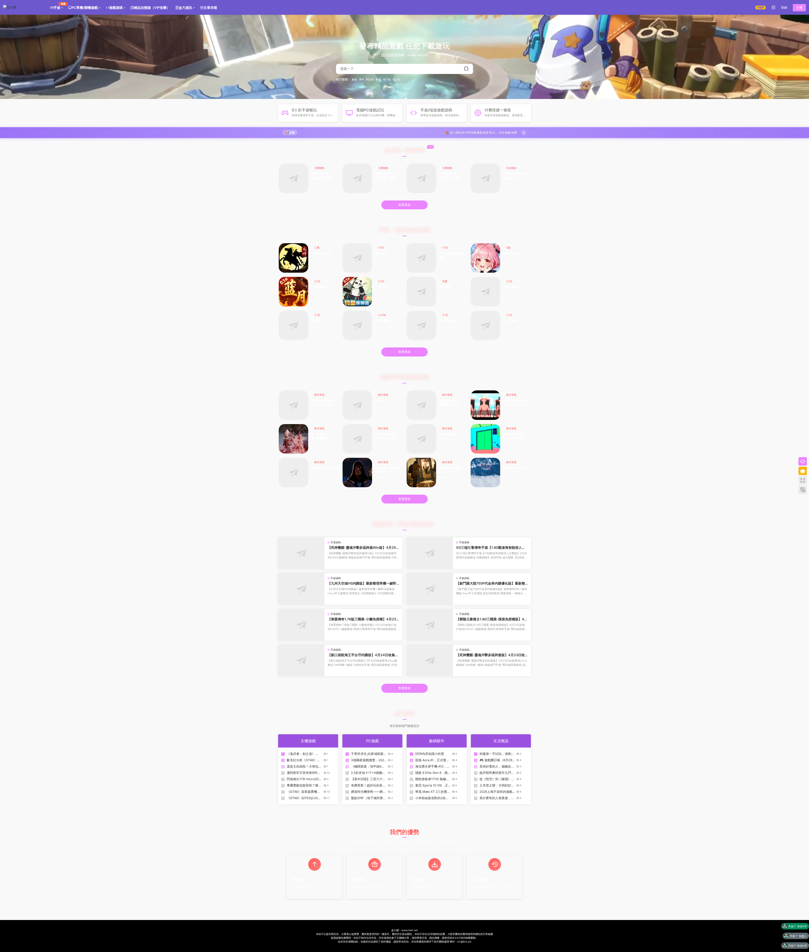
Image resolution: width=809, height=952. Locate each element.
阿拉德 (370, 79)
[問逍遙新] (421, 291)
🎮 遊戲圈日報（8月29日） (496, 760)
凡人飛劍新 (382, 320)
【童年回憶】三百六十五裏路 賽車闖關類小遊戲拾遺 (369, 779)
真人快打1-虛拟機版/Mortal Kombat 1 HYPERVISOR (387, 470)
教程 (354, 79)
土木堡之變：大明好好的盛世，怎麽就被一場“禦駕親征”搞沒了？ (497, 785)
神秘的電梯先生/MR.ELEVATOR (514, 436)
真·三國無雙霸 (448, 320)
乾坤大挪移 (510, 287)
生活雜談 (511, 168)
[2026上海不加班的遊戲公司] (485, 178)
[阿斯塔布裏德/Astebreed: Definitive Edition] (357, 439)
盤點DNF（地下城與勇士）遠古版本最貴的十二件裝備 (368, 798)
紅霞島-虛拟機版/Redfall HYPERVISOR (451, 470)
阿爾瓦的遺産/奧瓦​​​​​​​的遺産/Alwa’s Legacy (322, 403)
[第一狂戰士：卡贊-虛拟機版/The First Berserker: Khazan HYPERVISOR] (293, 439)
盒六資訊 (185, 7)
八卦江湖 (381, 287)
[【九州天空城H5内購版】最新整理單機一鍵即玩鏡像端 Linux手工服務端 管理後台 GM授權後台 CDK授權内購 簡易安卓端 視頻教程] (301, 589)
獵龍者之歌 (510, 253)
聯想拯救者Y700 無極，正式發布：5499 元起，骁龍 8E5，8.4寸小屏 (432, 779)
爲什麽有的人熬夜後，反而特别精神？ (497, 798)
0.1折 (381, 247)
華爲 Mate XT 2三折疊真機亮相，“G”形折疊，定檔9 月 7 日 (432, 792)
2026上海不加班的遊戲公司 (514, 176)
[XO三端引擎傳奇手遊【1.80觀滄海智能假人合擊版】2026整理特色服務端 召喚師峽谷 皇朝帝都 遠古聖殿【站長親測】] (430, 553)
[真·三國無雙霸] (421, 325)
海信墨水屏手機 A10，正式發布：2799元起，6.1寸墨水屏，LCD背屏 (432, 766)
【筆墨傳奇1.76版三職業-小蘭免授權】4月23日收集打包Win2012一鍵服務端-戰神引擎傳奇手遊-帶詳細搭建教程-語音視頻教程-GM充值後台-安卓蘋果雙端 (363, 619)
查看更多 (404, 205)
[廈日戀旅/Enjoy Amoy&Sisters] (485, 472)
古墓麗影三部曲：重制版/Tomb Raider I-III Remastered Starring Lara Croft (451, 403)
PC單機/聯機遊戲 (85, 7)
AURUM (380, 400)
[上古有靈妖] (485, 325)
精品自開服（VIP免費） (152, 7)
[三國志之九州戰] (293, 258)
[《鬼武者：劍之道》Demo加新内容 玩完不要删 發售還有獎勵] (421, 178)
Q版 (508, 247)
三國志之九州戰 (321, 253)
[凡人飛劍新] (357, 325)
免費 (444, 281)
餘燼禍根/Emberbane (450, 436)
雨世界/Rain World (323, 470)
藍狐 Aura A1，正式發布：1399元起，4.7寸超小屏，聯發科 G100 (432, 760)
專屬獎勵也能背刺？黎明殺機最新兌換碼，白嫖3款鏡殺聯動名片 (304, 785)
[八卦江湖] (357, 291)
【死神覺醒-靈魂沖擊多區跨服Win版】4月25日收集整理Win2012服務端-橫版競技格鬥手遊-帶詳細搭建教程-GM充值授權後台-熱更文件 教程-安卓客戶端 (363, 547)
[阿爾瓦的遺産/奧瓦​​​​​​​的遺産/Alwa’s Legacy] (293, 405)
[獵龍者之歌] (485, 258)
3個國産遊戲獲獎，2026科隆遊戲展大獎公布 (368, 760)
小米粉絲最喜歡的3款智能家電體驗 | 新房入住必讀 (432, 798)
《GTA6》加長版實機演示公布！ (303, 792)
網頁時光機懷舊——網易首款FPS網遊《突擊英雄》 (368, 792)
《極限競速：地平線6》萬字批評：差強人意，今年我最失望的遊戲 (368, 766)
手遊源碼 (336, 542)
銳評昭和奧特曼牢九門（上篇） (495, 773)
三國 (316, 247)
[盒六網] (22, 7)
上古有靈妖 (510, 320)
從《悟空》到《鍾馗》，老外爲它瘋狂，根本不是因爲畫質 (497, 779)
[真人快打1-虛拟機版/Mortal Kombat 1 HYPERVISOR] (357, 472)
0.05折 (382, 314)
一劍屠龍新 (318, 287)
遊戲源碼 (116, 7)
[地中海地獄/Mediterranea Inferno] (485, 405)
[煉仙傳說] (357, 258)
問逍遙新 (445, 287)
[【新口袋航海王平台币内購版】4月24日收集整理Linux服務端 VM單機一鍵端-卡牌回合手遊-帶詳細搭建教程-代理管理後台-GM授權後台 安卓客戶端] (301, 660)
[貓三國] (293, 325)
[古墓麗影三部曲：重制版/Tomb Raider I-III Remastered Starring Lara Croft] (421, 405)
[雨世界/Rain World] (293, 472)
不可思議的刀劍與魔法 (451, 255)
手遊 (58, 6)
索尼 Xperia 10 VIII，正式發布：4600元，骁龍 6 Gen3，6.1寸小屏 (431, 785)
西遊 (378, 79)
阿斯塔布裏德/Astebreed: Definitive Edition (387, 436)
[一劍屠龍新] (293, 291)
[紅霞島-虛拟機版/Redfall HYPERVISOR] (421, 472)
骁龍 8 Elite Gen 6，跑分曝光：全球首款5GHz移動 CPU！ (433, 773)
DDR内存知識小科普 (429, 754)
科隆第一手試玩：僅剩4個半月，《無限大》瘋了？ (496, 754)
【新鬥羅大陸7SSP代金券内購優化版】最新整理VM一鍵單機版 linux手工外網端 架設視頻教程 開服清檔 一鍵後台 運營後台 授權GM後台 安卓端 (491, 583)
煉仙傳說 (381, 253)
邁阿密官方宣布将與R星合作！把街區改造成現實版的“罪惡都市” (304, 773)
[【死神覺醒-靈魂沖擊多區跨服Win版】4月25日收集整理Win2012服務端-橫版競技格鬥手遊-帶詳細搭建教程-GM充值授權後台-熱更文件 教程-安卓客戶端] (301, 553)
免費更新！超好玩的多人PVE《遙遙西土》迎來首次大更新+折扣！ (368, 785)
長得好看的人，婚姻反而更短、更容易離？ (497, 766)
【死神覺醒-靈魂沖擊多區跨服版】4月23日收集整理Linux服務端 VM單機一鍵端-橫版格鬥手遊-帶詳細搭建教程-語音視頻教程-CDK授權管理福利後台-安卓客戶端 (491, 655)
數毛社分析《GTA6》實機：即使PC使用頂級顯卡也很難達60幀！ (387, 176)
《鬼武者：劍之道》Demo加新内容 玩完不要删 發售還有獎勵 (450, 176)
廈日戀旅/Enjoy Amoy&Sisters (515, 470)
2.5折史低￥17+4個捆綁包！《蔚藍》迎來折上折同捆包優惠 (368, 773)
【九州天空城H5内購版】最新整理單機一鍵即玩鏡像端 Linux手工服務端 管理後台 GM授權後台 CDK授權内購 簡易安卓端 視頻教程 (363, 583)
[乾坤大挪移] (485, 291)
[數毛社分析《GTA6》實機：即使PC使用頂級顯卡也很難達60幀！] (357, 178)
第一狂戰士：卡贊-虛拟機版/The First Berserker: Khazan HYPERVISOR (323, 436)
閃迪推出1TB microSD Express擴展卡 (303, 779)
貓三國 (315, 320)
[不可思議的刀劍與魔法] (421, 258)
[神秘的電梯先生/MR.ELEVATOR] (485, 439)
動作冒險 (319, 394)
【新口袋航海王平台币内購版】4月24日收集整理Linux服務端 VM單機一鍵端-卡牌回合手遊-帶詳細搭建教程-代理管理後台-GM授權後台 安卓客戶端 (363, 655)
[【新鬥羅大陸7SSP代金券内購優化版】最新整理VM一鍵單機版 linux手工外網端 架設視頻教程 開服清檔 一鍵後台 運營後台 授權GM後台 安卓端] (430, 589)
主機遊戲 (319, 168)
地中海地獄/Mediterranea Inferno (515, 402)
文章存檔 (210, 7)
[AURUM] (357, 405)
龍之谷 (396, 79)
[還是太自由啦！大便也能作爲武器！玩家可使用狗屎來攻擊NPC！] (293, 178)
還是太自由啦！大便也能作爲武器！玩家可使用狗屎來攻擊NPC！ (323, 176)
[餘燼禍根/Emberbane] (421, 439)
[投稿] (773, 7)
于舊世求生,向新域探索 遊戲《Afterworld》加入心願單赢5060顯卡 (368, 754)
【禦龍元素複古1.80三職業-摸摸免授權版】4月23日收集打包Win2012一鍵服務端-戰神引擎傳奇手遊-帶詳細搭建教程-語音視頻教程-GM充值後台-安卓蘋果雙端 (492, 619)
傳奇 (361, 79)
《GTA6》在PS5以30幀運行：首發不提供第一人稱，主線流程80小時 (304, 798)
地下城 (387, 79)
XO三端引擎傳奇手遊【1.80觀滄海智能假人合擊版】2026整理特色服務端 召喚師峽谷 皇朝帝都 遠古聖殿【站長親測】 (491, 547)
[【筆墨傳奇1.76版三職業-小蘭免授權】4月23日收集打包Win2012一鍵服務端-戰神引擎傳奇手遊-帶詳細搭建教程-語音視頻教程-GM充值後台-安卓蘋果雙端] (301, 625)
